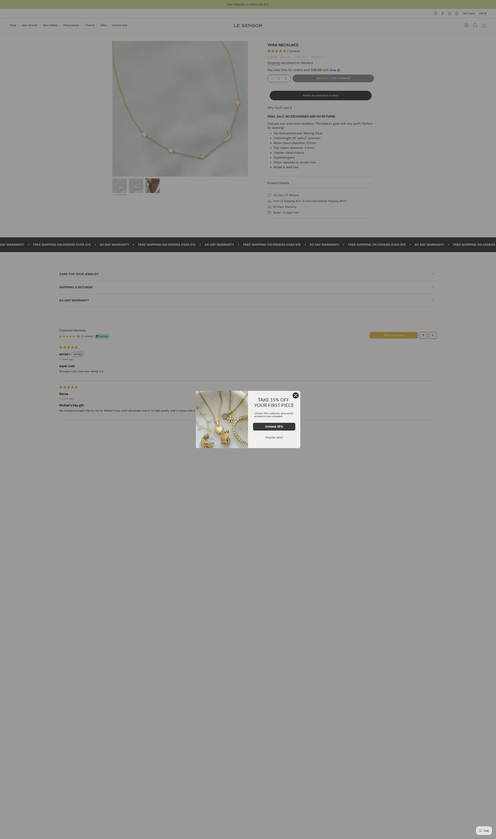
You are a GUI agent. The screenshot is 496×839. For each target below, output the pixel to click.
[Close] (295, 395)
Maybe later (274, 437)
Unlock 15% (274, 426)
